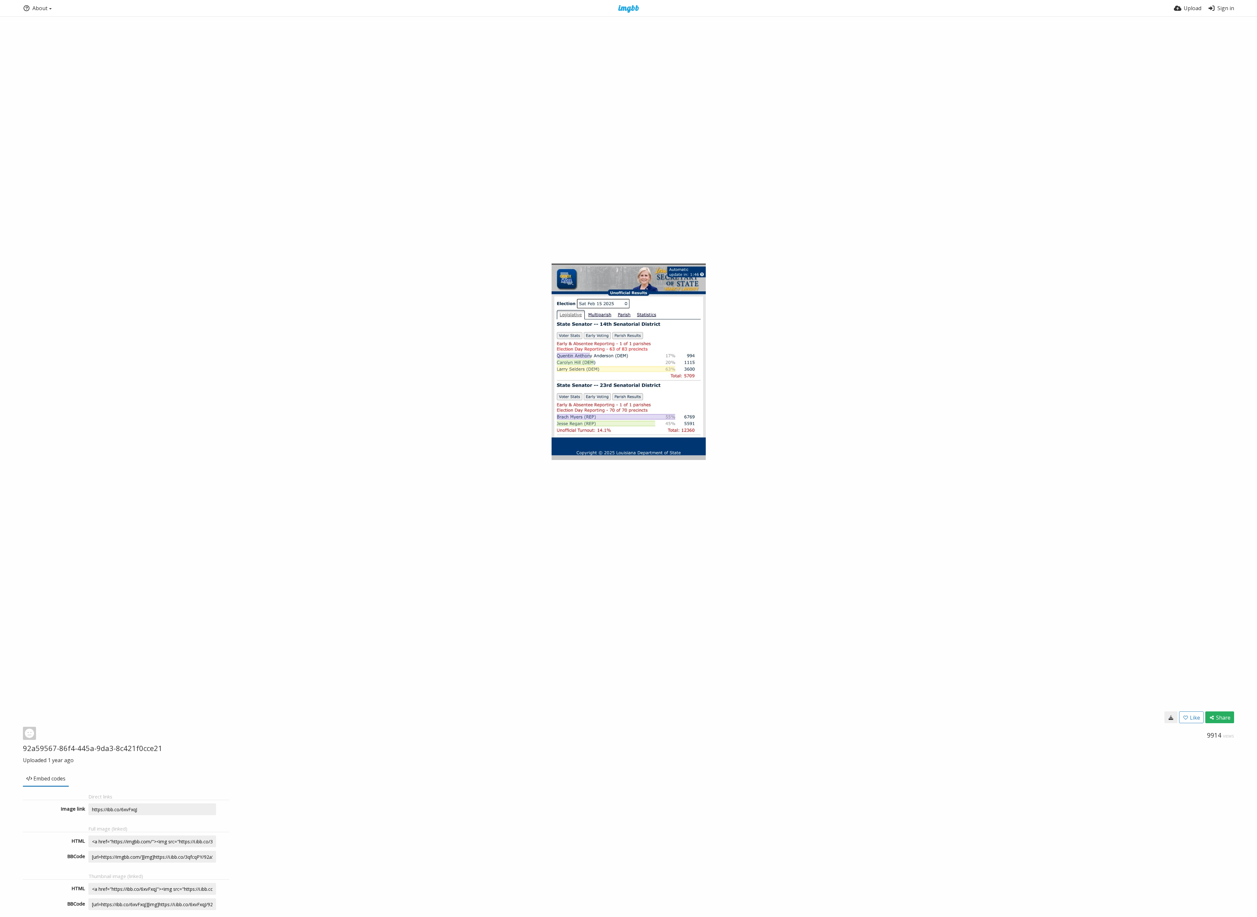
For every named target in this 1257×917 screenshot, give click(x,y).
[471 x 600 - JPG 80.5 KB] (1170, 717)
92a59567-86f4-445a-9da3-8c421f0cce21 (92, 748)
